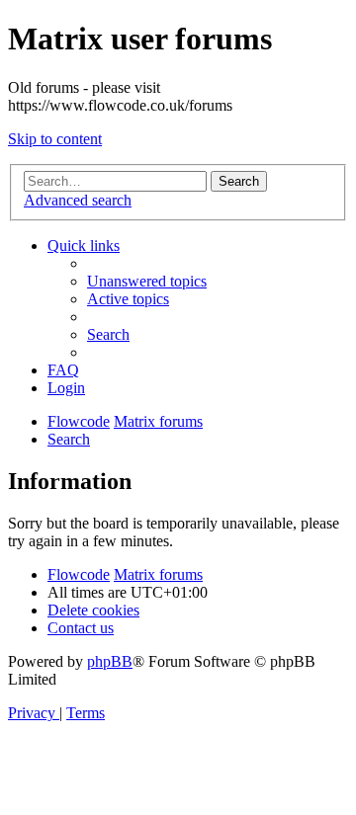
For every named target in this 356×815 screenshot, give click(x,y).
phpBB (110, 661)
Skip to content (55, 138)
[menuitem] (147, 281)
